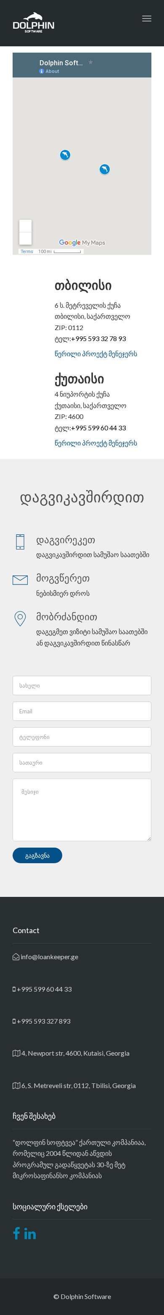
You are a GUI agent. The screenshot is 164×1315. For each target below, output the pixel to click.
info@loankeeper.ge (48, 956)
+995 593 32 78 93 (98, 338)
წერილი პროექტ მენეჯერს (96, 353)
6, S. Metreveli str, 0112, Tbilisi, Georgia (78, 1085)
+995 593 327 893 (43, 1021)
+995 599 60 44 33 (98, 428)
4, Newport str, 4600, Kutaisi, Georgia (75, 1053)
